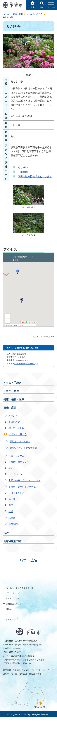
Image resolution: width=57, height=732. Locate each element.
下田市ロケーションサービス (23, 486)
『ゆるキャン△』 (18, 492)
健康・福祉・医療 (13, 399)
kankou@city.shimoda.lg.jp (26, 363)
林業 (11, 511)
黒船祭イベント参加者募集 (23, 447)
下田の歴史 (14, 421)
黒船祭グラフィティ (20, 441)
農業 (11, 505)
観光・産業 (18, 13)
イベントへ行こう (34, 13)
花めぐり (13, 467)
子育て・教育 (11, 391)
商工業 (12, 498)
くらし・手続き (12, 382)
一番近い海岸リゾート (20, 461)
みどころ (13, 415)
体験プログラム (16, 455)
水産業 (12, 517)
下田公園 (23, 172)
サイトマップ (12, 619)
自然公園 (13, 523)
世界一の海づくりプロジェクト (24, 480)
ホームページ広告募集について (19, 587)
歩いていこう (15, 474)
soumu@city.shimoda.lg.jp (22, 655)
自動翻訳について (14, 603)
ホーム (6, 13)
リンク (9, 614)
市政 (6, 533)
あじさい (23, 167)
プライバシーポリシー (16, 593)
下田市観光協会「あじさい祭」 (35, 176)
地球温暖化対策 (12, 541)
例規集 (9, 608)
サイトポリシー (13, 598)
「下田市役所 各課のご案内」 (16, 663)
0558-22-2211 (19, 648)
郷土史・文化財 (16, 428)
